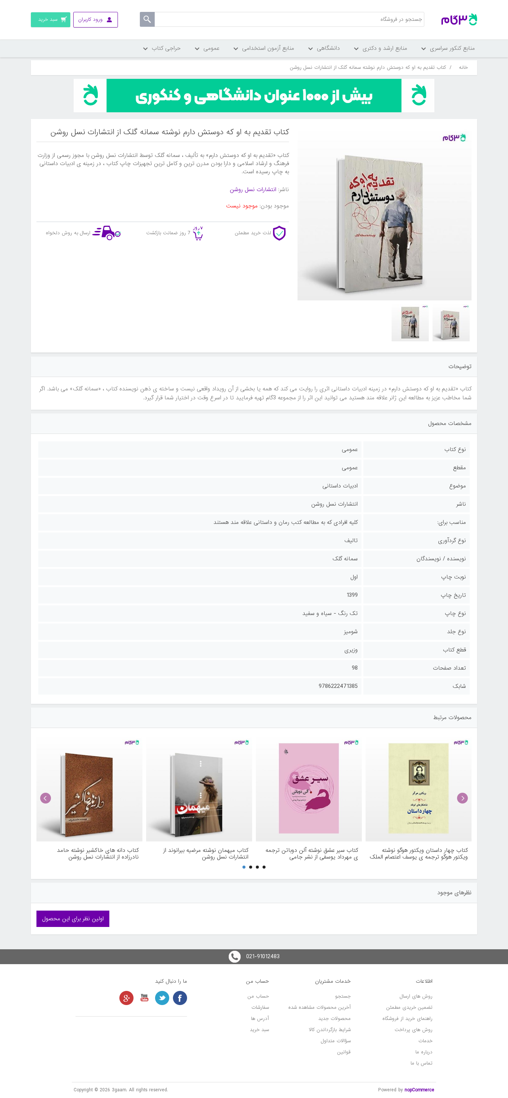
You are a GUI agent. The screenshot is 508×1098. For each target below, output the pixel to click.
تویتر (162, 998)
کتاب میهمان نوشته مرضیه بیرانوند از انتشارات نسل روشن (205, 853)
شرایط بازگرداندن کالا (330, 1029)
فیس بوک (180, 998)
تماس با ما (422, 1063)
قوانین (344, 1052)
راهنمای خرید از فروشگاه (407, 1018)
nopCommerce (419, 1090)
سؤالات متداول (336, 1040)
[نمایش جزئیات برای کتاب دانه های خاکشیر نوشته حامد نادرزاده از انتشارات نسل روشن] (89, 788)
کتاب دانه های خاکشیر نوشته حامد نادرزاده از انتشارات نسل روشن (98, 853)
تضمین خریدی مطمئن (409, 1007)
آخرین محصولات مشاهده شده (319, 1007)
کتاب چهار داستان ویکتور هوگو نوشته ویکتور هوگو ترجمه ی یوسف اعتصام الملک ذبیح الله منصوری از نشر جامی (419, 853)
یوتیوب (144, 998)
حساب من (258, 996)
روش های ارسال (416, 996)
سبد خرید (259, 1029)
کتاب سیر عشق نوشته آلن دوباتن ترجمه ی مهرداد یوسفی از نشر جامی (312, 853)
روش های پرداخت (414, 1029)
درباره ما (424, 1052)
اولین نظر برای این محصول (73, 918)
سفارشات (260, 1007)
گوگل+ (126, 998)
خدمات (425, 1040)
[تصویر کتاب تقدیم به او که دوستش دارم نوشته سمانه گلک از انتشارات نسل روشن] (451, 322)
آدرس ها (260, 1018)
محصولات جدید (334, 1018)
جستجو (343, 996)
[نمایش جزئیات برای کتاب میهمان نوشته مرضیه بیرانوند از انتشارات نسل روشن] (199, 788)
